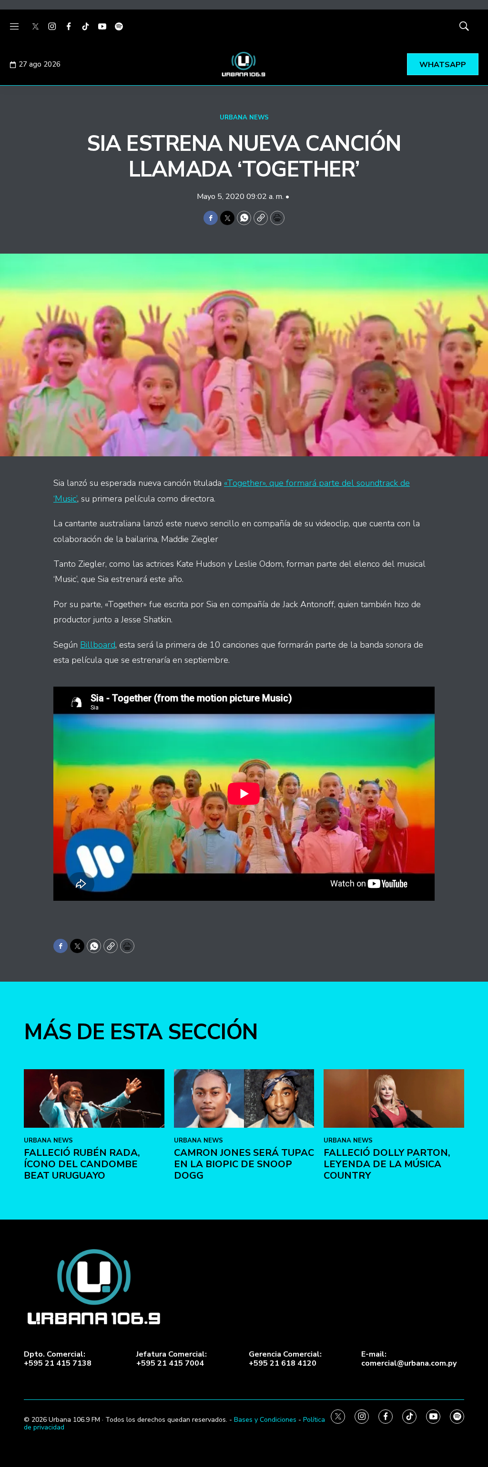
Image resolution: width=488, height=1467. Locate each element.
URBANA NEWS (244, 117)
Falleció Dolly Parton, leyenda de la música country (387, 1164)
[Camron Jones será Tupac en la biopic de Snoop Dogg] (244, 1098)
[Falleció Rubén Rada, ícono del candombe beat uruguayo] (94, 1098)
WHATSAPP (442, 64)
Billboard (97, 644)
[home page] (244, 64)
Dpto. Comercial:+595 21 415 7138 (58, 1359)
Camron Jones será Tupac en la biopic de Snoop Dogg (244, 1164)
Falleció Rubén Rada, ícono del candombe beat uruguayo (82, 1164)
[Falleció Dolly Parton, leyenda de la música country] (394, 1098)
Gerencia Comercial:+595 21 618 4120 (285, 1359)
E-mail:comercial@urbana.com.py (409, 1359)
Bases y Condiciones (265, 1419)
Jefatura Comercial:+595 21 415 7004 (171, 1359)
